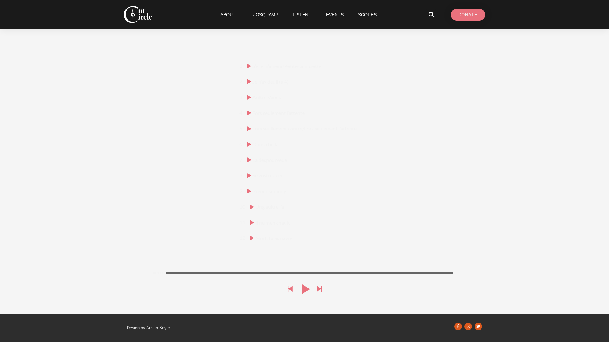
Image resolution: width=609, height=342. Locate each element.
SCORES (367, 14)
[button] (431, 15)
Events (335, 14)
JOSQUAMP (265, 14)
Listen (300, 14)
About (228, 14)
